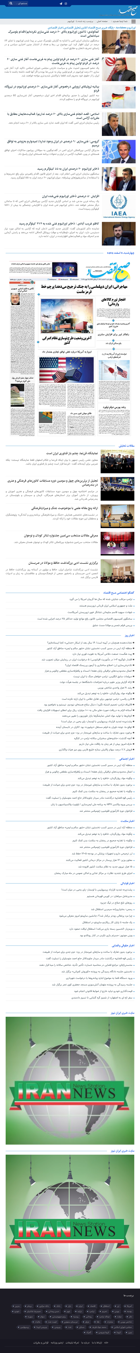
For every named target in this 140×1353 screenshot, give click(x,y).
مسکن (81, 1327)
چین (130, 1332)
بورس (117, 1311)
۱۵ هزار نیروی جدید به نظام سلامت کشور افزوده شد (105, 867)
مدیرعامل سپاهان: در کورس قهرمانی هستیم (110, 896)
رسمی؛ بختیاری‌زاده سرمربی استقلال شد (112, 909)
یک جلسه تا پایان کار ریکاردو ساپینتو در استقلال (107, 922)
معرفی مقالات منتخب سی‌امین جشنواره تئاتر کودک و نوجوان (61, 535)
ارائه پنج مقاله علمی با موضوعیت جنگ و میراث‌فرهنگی (64, 508)
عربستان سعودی (71, 1322)
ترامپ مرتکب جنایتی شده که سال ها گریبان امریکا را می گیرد (101, 599)
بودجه (129, 1311)
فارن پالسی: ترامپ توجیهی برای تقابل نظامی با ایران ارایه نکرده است (97, 699)
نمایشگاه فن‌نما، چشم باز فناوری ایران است (72, 453)
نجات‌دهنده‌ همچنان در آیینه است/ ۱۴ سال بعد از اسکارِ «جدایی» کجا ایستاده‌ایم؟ (89, 643)
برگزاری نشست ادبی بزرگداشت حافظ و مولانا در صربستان (63, 563)
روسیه (75, 1316)
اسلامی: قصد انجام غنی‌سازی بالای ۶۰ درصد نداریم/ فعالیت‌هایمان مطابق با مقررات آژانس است (53, 116)
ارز (118, 1306)
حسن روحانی (53, 1311)
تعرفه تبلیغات (72, 1343)
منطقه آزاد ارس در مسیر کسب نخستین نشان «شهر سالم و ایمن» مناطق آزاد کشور (89, 648)
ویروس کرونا (41, 1327)
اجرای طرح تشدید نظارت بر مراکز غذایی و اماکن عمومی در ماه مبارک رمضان (93, 873)
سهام (42, 1316)
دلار (130, 1316)
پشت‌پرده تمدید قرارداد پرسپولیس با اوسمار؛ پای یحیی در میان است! (96, 722)
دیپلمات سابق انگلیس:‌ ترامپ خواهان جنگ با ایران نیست (102, 677)
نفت (69, 1327)
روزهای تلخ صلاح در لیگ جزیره (116, 903)
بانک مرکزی (44, 1306)
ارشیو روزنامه (57, 1343)
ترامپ (92, 1311)
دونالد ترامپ (104, 1316)
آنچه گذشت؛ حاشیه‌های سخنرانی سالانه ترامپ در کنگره (103, 738)
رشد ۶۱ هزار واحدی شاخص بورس (115, 688)
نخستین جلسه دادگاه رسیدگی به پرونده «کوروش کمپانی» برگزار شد (97, 972)
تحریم (104, 1311)
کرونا (119, 1332)
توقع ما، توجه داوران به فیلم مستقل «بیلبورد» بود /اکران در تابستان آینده (94, 727)
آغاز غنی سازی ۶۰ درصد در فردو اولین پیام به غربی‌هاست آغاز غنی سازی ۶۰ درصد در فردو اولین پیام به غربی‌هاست (53, 61)
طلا (98, 1322)
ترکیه (80, 1311)
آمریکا (129, 1306)
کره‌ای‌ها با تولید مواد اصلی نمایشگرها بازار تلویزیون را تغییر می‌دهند (97, 716)
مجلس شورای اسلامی (123, 1327)
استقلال (106, 1306)
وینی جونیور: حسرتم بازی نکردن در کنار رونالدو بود (106, 935)
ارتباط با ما (97, 1343)
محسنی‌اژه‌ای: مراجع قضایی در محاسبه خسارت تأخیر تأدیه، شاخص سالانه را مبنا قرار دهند (86, 965)
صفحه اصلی (102, 21)
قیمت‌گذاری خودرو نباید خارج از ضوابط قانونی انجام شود (103, 991)
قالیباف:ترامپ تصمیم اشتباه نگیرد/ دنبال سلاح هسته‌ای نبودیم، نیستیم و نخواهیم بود (88, 705)
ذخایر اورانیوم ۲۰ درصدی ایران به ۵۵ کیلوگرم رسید (68, 168)
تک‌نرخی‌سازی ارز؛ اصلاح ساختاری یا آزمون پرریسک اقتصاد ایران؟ (98, 665)
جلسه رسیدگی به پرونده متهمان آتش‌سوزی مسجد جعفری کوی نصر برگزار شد (92, 985)
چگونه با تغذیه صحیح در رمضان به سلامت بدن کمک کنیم (103, 791)
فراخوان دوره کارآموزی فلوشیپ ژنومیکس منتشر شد (106, 811)
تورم (68, 1311)
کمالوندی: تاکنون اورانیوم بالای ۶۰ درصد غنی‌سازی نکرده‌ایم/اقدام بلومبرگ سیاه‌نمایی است (53, 33)
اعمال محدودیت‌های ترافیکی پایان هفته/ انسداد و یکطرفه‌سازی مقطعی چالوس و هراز (88, 671)
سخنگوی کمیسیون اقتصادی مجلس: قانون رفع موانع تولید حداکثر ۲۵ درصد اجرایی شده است (85, 619)
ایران (81, 1306)
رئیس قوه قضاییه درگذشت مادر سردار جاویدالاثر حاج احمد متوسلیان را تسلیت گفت (89, 798)
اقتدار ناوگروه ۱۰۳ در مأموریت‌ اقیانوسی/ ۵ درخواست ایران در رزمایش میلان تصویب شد (87, 660)
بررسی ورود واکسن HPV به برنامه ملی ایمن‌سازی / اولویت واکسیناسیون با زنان (92, 804)
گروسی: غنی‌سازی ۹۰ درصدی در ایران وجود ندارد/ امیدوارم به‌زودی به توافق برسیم (53, 143)
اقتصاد (93, 1306)
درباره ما (85, 1343)
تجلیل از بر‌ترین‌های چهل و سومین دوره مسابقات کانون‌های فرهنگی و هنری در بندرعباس (52, 482)
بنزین (17, 1306)
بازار (69, 1306)
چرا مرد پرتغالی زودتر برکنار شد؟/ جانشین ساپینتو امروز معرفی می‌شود (96, 916)
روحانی (89, 1316)
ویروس (57, 1327)
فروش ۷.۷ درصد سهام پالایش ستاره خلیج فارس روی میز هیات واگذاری (95, 750)
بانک (58, 1306)
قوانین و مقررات (40, 1343)
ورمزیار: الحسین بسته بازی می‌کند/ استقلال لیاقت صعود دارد (101, 929)
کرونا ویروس (104, 1332)
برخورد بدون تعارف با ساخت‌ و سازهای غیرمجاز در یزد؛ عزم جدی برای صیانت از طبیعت (87, 733)
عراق (87, 1322)
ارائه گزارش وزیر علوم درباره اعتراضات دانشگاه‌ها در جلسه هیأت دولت (96, 682)
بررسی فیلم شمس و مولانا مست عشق (113, 625)
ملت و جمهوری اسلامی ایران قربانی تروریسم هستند (106, 606)
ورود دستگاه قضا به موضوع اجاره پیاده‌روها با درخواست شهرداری (99, 978)
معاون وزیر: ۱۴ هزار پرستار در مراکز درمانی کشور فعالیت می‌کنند (99, 860)
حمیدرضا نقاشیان (34, 1311)
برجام (29, 1306)
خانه (106, 1343)
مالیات (37, 1322)
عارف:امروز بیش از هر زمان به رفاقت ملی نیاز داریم (105, 744)
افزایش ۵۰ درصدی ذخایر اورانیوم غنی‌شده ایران (70, 196)
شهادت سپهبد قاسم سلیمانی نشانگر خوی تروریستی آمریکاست (100, 612)
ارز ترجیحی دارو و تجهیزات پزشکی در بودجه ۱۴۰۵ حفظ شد (102, 854)
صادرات (110, 1322)
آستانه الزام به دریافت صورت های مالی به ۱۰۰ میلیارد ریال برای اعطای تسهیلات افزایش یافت (84, 710)
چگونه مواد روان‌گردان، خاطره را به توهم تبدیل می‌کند (104, 693)
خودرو (17, 1311)
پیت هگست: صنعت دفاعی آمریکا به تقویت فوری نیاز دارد (102, 654)
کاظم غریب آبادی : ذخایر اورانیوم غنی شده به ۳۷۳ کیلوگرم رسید (59, 223)
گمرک (88, 1332)
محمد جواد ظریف (99, 1327)
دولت (119, 1316)
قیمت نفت (52, 1322)
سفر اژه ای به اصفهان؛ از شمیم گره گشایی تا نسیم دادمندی (102, 998)
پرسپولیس (24, 1327)
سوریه (30, 1316)
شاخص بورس (126, 1322)
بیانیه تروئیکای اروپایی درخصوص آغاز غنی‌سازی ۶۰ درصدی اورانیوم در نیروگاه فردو (52, 88)
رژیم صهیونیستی (59, 1316)
